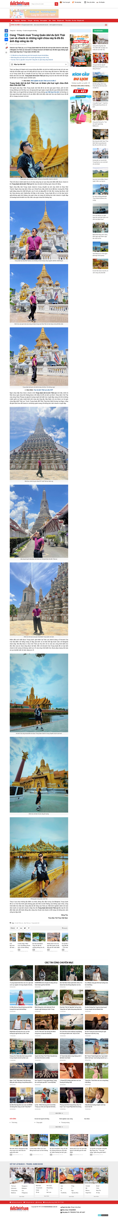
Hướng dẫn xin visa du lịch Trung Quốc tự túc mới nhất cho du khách (100, 162)
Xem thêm (21, 1196)
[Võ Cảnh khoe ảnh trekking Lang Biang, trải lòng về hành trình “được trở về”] (71, 1021)
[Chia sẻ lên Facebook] (6, 30)
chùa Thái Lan (27, 923)
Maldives (13, 1192)
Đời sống (36, 20)
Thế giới (30, 20)
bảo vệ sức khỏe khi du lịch (41, 24)
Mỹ (86, 1188)
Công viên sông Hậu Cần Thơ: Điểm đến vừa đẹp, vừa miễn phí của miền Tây (100, 47)
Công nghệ (39, 1122)
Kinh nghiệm (43, 20)
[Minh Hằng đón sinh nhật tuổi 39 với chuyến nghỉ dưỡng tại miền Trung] (46, 997)
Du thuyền (102, 2)
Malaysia (24, 1188)
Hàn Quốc (49, 1185)
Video (54, 20)
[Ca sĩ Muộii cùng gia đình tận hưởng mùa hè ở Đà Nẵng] (96, 973)
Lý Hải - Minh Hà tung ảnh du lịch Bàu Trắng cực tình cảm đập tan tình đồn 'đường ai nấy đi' (45, 1106)
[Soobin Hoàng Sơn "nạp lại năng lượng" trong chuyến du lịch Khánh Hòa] (96, 997)
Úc (47, 1190)
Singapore (24, 1186)
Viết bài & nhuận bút (16, 1202)
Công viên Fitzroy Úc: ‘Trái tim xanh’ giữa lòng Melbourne (100, 124)
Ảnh (50, 20)
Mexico (87, 1190)
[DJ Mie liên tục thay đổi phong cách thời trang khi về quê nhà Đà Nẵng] (21, 997)
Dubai (37, 1190)
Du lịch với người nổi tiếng (30, 30)
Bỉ (61, 1190)
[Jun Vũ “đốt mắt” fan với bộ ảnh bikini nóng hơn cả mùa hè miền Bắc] (46, 1021)
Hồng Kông (49, 1188)
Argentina (88, 1192)
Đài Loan (49, 1192)
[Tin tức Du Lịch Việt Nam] (19, 1208)
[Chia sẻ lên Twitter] (6, 35)
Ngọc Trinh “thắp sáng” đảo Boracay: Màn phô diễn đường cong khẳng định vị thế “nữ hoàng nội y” (21, 1082)
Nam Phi (98, 1190)
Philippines (25, 1192)
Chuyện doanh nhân (27, 24)
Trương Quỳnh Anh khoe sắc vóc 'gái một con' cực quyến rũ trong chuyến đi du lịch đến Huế (21, 985)
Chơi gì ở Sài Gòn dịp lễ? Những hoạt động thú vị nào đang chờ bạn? (100, 66)
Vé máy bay (78, 2)
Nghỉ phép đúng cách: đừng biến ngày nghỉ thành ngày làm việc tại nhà (100, 236)
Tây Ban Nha (74, 1192)
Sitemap (39, 1202)
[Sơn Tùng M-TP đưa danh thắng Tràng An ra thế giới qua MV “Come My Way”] (46, 1070)
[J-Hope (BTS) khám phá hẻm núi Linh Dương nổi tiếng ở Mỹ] (71, 1070)
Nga (72, 1190)
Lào (23, 1190)
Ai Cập (98, 1192)
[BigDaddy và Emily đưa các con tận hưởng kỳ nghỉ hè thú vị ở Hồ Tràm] (21, 1021)
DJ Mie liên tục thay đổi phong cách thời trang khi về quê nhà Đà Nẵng (29, 55)
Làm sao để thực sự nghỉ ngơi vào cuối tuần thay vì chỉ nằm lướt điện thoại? (100, 217)
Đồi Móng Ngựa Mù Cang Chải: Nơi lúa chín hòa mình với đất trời (100, 85)
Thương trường (65, 1122)
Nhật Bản (38, 1185)
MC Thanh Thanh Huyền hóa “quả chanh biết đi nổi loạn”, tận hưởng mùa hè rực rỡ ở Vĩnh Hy (96, 1057)
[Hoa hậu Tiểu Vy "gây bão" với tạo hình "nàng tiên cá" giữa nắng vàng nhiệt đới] (71, 997)
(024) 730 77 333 (59, 1202)
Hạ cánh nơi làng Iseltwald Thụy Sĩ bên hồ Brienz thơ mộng (100, 198)
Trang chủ (12, 30)
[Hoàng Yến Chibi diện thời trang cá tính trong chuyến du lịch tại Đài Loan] (21, 1046)
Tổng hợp (17, 20)
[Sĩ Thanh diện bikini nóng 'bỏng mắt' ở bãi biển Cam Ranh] (71, 1046)
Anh (62, 1186)
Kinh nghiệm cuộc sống (66, 1118)
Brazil (97, 1186)
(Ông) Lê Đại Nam (76, 1207)
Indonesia (13, 1188)
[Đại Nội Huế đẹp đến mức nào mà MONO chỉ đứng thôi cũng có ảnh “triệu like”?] (21, 1095)
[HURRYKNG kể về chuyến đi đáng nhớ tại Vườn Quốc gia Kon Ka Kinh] (46, 973)
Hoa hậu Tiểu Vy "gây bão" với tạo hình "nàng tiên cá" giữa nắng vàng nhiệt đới (32, 59)
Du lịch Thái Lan (19, 923)
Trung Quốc (39, 1188)
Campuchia (14, 1190)
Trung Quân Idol (35, 923)
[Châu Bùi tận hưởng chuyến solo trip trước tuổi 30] (96, 1095)
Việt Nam (23, 20)
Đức (62, 1188)
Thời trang (14, 1122)
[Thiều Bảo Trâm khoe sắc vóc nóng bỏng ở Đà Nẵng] (96, 1070)
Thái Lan (13, 1186)
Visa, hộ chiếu (91, 2)
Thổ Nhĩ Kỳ (63, 1192)
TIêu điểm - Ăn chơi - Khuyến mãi (74, 20)
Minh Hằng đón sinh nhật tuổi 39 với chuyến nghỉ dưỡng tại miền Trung (30, 57)
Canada (88, 1186)
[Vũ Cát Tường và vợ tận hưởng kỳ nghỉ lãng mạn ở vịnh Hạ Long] (96, 1021)
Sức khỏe (87, 1118)
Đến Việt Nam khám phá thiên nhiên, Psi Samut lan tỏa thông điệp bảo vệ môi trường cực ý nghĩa (71, 985)
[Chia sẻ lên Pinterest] (28, 928)
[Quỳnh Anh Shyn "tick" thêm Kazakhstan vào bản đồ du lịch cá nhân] (46, 1046)
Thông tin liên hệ (29, 1202)
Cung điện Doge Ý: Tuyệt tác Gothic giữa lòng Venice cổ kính (100, 105)
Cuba (97, 1188)
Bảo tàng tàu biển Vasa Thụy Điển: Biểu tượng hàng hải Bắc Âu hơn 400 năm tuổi (100, 143)
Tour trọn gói (66, 2)
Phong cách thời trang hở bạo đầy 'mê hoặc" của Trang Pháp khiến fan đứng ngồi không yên (70, 1106)
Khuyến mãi (60, 20)
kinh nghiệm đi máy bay (56, 24)
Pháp (72, 1186)
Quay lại (65, 928)
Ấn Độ (37, 1192)
